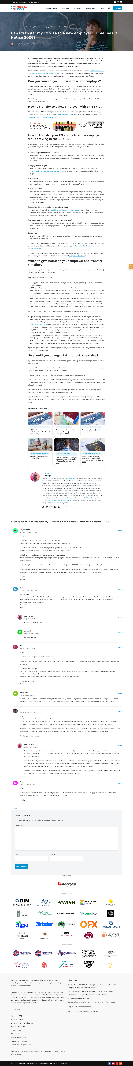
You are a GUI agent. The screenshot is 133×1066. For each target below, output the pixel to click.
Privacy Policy (52, 1051)
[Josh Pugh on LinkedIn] (47, 507)
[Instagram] (118, 2)
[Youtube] (115, 2)
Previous (14, 809)
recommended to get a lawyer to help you (44, 171)
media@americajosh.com (89, 1011)
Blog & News (90, 8)
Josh (83, 486)
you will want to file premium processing (64, 210)
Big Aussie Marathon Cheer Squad (23, 1023)
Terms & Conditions (18, 1063)
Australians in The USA (19, 1041)
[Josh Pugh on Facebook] (55, 507)
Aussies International (18, 1037)
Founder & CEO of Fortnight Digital (59, 500)
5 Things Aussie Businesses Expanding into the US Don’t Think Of (91, 991)
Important (19, 27)
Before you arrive (51, 8)
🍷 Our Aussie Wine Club (18, 2)
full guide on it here (66, 114)
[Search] (109, 8)
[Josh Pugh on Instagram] (51, 507)
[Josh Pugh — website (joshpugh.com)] (43, 507)
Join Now (117, 8)
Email (52, 855)
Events (102, 8)
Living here (77, 8)
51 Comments (37, 44)
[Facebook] (112, 2)
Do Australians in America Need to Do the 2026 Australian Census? (92, 1002)
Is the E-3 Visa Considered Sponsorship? (82, 998)
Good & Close (16, 1030)
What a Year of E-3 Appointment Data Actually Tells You (87, 995)
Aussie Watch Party (18, 1027)
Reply (120, 531)
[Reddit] (121, 2)
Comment (19, 826)
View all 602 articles (70, 507)
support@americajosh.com (81, 1007)
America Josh (70, 478)
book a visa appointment (39, 324)
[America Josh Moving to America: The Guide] (19, 8)
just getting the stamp (77, 256)
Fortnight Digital (25, 1045)
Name (17, 855)
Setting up (65, 8)
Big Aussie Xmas (17, 1019)
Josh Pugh (17, 44)
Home (13, 27)
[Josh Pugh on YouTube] (58, 507)
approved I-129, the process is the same (42, 117)
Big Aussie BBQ (16, 1016)
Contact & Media (34, 2)
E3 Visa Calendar (17, 1034)
